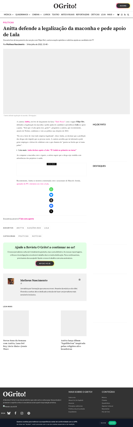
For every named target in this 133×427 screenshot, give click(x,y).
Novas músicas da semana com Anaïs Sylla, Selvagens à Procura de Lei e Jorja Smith (115, 192)
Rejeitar (103, 423)
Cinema (35, 14)
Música (7, 14)
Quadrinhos (21, 14)
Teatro (55, 14)
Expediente (72, 412)
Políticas (8, 22)
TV (32, 166)
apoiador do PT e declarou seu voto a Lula (33, 183)
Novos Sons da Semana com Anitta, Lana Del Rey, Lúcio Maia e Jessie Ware (15, 345)
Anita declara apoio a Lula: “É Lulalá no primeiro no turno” (51, 150)
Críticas (95, 14)
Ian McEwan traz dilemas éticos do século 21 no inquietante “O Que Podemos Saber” (115, 207)
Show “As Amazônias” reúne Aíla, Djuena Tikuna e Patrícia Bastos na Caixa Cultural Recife (116, 221)
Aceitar (112, 423)
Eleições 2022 (34, 228)
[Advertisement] (110, 258)
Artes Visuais (67, 14)
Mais (109, 14)
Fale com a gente (27, 219)
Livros (47, 14)
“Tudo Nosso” (60, 121)
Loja (103, 14)
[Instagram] (121, 15)
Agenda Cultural (107, 406)
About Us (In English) (76, 400)
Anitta (27, 121)
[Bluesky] (118, 15)
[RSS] (124, 15)
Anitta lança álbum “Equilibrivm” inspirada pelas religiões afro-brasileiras (73, 345)
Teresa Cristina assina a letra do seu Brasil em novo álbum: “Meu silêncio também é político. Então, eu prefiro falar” (116, 177)
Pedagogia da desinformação (103, 154)
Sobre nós (72, 397)
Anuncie (71, 403)
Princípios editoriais (76, 406)
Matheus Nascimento (15, 44)
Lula (46, 228)
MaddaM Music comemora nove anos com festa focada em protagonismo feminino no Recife (116, 236)
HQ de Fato (106, 412)
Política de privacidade (77, 409)
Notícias (36, 236)
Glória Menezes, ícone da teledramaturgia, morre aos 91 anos (57, 171)
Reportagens (82, 14)
